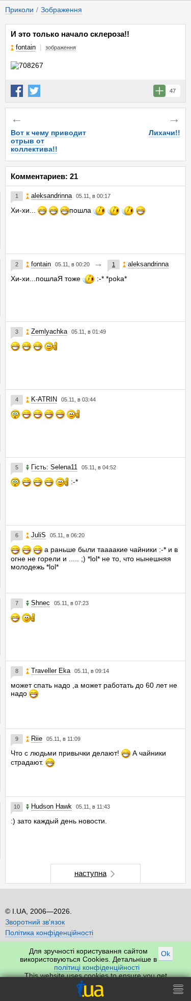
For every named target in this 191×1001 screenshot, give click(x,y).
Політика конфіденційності (49, 933)
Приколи (19, 10)
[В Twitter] (34, 91)
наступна (90, 873)
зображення (60, 47)
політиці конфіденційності (97, 967)
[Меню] (178, 989)
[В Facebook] (17, 91)
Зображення (61, 10)
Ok (165, 953)
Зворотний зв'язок (35, 922)
